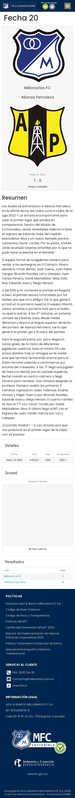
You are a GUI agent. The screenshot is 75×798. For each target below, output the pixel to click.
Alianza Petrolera (15, 582)
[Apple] (52, 6)
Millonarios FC (12, 576)
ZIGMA (67, 794)
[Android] (45, 6)
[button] (67, 6)
